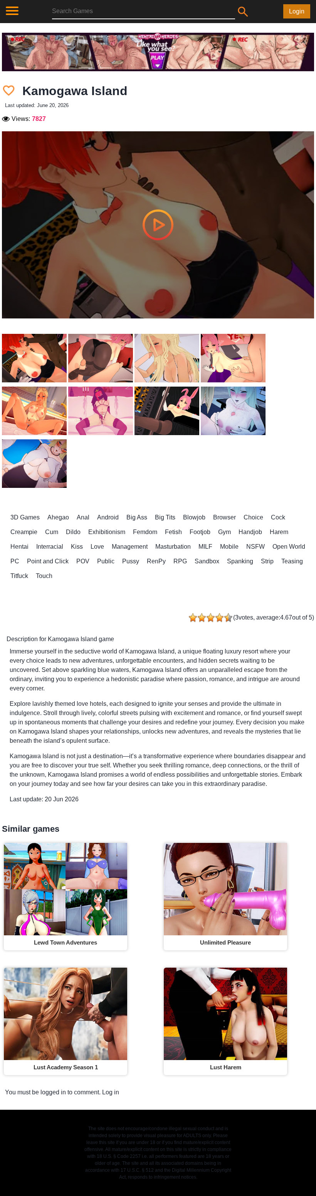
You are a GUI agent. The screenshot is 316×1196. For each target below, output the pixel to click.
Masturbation (173, 546)
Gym (224, 532)
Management (130, 546)
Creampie (23, 532)
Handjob (250, 532)
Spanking (240, 561)
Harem (279, 532)
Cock (278, 517)
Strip (267, 561)
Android (108, 517)
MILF (205, 546)
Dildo (73, 532)
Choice (253, 517)
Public (105, 561)
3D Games (25, 517)
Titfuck (19, 576)
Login (296, 11)
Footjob (200, 532)
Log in (110, 1092)
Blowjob (194, 517)
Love (97, 546)
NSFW (255, 546)
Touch (44, 576)
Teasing (292, 561)
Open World (288, 546)
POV (82, 561)
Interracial (49, 546)
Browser (224, 517)
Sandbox (207, 561)
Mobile (229, 546)
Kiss (77, 546)
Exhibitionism (106, 532)
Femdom (145, 532)
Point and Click (48, 561)
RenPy (156, 561)
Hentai (19, 546)
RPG (180, 561)
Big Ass (136, 517)
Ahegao (58, 517)
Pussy (130, 561)
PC (14, 561)
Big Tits (165, 517)
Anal (83, 517)
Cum (51, 532)
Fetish (173, 532)
